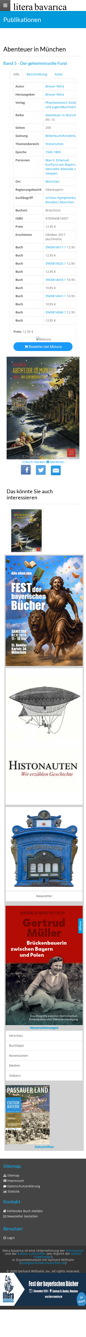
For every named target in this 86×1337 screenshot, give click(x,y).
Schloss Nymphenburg (62, 198)
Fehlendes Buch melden (24, 1211)
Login (10, 1238)
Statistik (13, 1191)
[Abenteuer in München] (56, 470)
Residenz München (59, 202)
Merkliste (56, 462)
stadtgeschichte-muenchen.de (43, 1263)
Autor (59, 74)
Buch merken (35, 462)
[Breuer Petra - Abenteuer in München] (43, 531)
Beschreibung (37, 74)
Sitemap (12, 1175)
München (52, 181)
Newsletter (44, 896)
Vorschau (16, 1035)
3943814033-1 (55, 280)
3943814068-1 (55, 312)
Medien (14, 1065)
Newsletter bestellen (22, 1216)
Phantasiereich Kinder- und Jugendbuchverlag (62, 104)
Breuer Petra (54, 86)
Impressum (15, 1181)
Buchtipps (16, 1045)
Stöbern (15, 1075)
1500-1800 (53, 152)
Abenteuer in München (62, 115)
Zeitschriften (44, 1147)
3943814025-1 (55, 263)
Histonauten (75, 1250)
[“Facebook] (26, 470)
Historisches (54, 144)
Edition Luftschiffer (32, 1254)
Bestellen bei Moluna (45, 346)
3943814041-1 (55, 296)
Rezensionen (18, 1055)
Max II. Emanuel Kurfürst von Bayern (60, 162)
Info (16, 74)
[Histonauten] (44, 610)
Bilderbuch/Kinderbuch (62, 136)
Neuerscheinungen (44, 1028)
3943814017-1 (55, 247)
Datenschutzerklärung (23, 1186)
